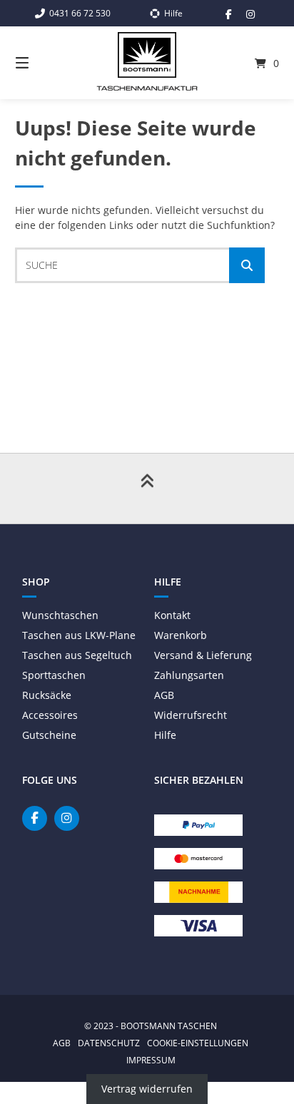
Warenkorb (180, 635)
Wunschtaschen (60, 615)
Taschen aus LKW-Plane (79, 635)
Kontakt (172, 615)
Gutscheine (49, 735)
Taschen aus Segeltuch (77, 655)
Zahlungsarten (189, 675)
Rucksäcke (46, 695)
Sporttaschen (54, 675)
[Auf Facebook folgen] (228, 14)
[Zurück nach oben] (147, 489)
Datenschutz (109, 1042)
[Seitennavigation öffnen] (41, 62)
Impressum (151, 1059)
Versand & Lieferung (203, 655)
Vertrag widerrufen (147, 1089)
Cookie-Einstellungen (197, 1042)
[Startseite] (147, 55)
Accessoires (50, 715)
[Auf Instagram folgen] (250, 14)
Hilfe (165, 735)
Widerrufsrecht (190, 715)
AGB (164, 695)
